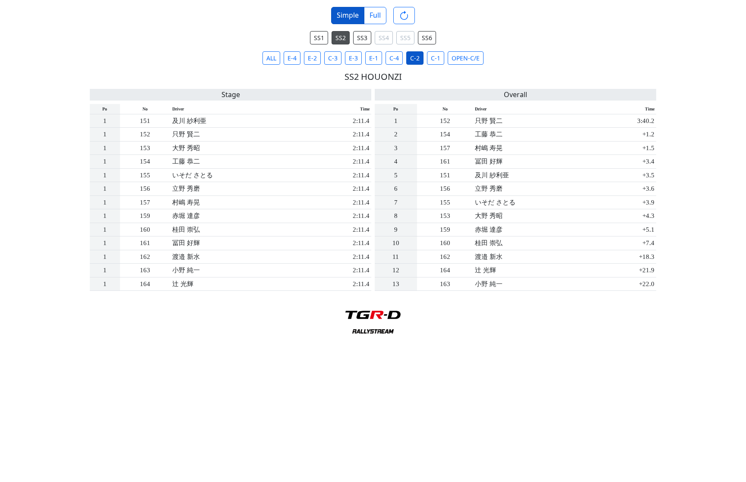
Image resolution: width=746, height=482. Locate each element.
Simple (348, 15)
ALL (271, 58)
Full (375, 15)
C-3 (333, 58)
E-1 (373, 58)
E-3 (353, 58)
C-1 (435, 58)
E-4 (292, 58)
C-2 (415, 58)
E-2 (312, 58)
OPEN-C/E (466, 58)
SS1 (319, 38)
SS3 (362, 38)
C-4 (394, 58)
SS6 (427, 38)
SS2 (340, 38)
